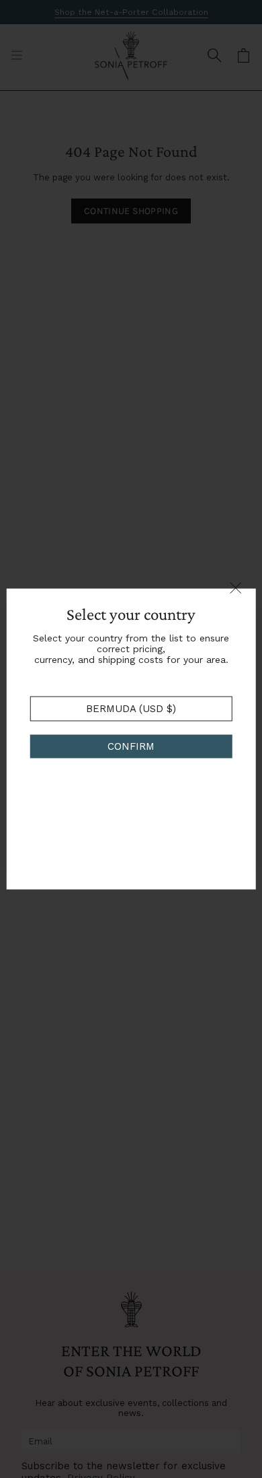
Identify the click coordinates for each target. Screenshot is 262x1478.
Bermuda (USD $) (131, 709)
